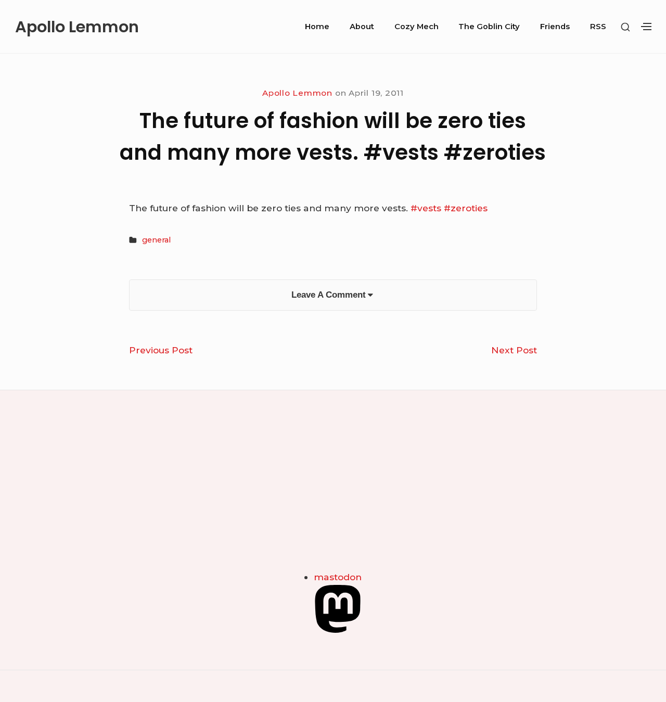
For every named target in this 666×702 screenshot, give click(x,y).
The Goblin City (489, 26)
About (362, 26)
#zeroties (466, 207)
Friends (555, 26)
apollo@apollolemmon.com (71, 505)
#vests (426, 207)
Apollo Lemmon (77, 27)
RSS (598, 26)
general (156, 240)
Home (317, 26)
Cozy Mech (416, 26)
